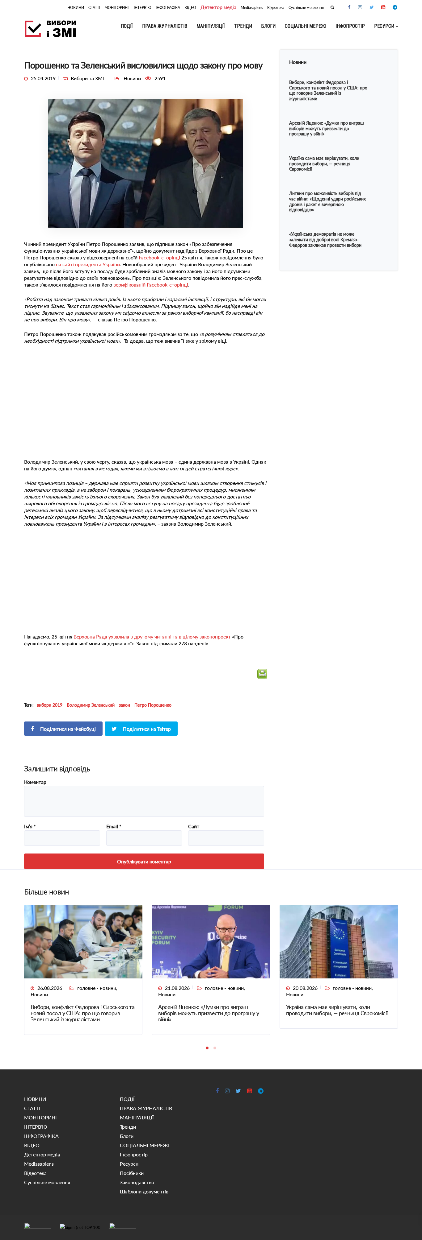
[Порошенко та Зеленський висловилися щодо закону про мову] (145, 163)
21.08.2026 (177, 988)
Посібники (132, 1173)
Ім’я (30, 826)
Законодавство (137, 1182)
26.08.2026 (49, 988)
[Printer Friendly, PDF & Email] (262, 676)
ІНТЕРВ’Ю (142, 7)
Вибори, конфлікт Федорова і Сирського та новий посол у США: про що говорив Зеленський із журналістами (82, 1013)
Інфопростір (350, 26)
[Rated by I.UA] (37, 1227)
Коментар (35, 781)
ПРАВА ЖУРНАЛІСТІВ (164, 26)
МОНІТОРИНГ (116, 7)
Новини (39, 994)
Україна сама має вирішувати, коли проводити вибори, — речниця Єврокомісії (337, 1009)
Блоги (268, 26)
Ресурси (384, 26)
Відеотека (275, 7)
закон (124, 705)
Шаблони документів (144, 1191)
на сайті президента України (88, 264)
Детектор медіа (218, 7)
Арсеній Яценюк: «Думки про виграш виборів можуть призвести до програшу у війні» (208, 1013)
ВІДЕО (190, 7)
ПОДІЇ (127, 26)
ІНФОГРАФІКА (168, 7)
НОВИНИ (75, 7)
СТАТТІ (94, 7)
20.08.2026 (305, 988)
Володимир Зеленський (91, 705)
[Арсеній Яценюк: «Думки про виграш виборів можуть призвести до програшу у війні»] (211, 941)
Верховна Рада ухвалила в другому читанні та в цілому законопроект (152, 636)
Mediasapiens (252, 7)
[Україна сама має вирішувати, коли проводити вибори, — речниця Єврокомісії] (339, 941)
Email (113, 826)
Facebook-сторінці (159, 257)
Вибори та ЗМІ (87, 78)
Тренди (243, 26)
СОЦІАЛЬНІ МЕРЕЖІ (305, 26)
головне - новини (96, 988)
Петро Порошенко (152, 705)
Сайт (193, 826)
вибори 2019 (49, 705)
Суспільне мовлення (306, 7)
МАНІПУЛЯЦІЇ (210, 26)
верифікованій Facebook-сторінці (150, 284)
